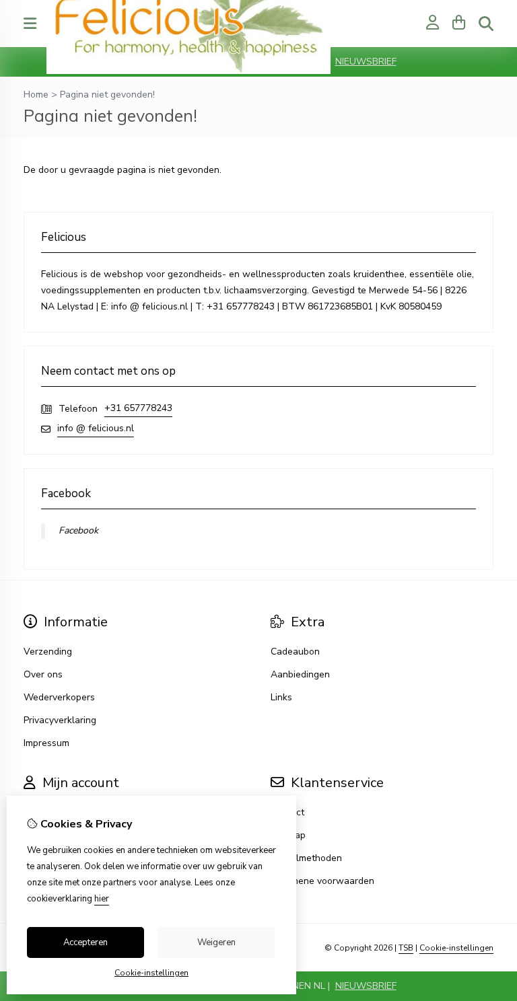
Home (36, 94)
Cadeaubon (295, 651)
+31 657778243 (138, 408)
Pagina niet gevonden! (107, 94)
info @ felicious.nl (95, 428)
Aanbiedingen (300, 674)
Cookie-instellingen (456, 947)
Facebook (78, 530)
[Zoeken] (486, 23)
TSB (406, 947)
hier (101, 899)
